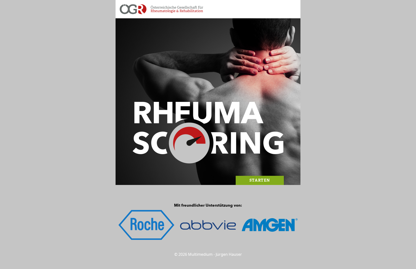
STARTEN (259, 180)
